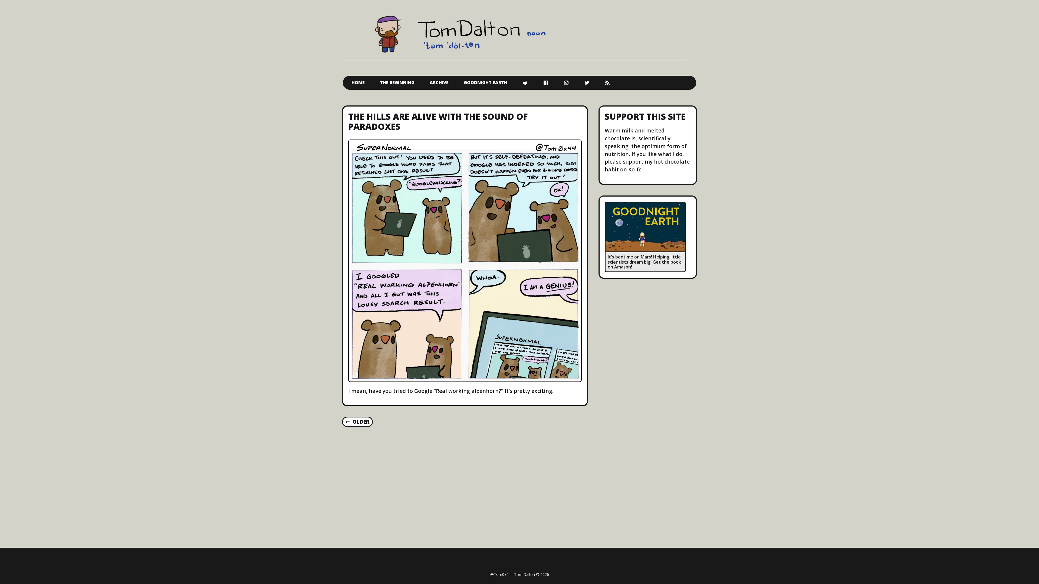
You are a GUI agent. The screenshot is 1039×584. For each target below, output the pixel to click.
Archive (439, 82)
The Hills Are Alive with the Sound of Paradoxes (438, 121)
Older (361, 421)
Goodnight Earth (485, 82)
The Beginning (397, 82)
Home (358, 82)
